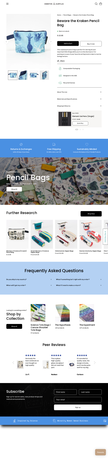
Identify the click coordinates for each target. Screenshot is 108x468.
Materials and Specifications (67, 99)
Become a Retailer (38, 439)
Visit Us (54, 448)
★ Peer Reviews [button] (105, 236)
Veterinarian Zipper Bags (64, 251)
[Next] (51, 42)
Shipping (54, 432)
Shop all (14, 326)
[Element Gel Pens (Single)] (65, 119)
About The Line (62, 92)
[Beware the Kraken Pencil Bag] (13, 75)
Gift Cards (55, 441)
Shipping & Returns (63, 106)
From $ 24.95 (35, 254)
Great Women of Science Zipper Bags (40, 251)
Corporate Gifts (37, 436)
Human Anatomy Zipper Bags (90, 251)
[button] (95, 3)
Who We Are (35, 432)
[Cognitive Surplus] (54, 4)
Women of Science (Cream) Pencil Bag (16, 251)
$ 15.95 (8, 254)
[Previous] (6, 42)
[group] (54, 237)
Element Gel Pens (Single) (83, 116)
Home (59, 15)
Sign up (77, 407)
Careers (34, 442)
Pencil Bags (67, 15)
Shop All (14, 189)
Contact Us (55, 445)
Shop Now (91, 214)
